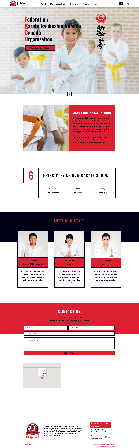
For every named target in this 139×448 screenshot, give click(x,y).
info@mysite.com (75, 317)
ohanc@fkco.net (101, 432)
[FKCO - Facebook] (128, 3)
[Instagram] (108, 436)
